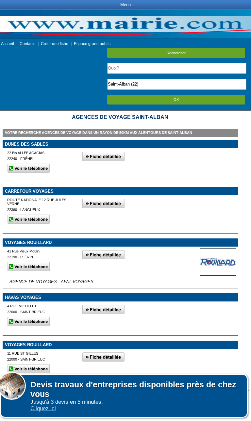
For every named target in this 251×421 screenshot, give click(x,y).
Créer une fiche (54, 43)
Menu (125, 4)
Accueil (7, 43)
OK (176, 100)
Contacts (27, 43)
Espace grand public (92, 43)
